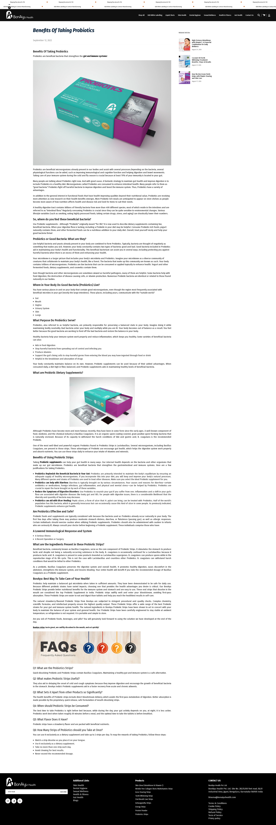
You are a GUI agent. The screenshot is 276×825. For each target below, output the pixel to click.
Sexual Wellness (80, 791)
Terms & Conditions (217, 803)
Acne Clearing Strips (143, 792)
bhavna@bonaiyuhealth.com (222, 797)
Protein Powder (141, 810)
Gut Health (78, 797)
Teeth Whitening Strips (144, 796)
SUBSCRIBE (63, 792)
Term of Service (215, 815)
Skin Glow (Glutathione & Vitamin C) (149, 785)
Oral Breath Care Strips (144, 799)
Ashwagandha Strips (143, 803)
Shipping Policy (215, 809)
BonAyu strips (39, 627)
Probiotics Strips (141, 814)
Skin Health (78, 785)
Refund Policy (214, 812)
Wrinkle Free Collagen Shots (146, 789)
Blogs (75, 800)
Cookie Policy (214, 806)
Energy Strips (140, 807)
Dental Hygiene (80, 788)
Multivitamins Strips (165, 789)
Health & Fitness (81, 794)
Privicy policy (214, 818)
